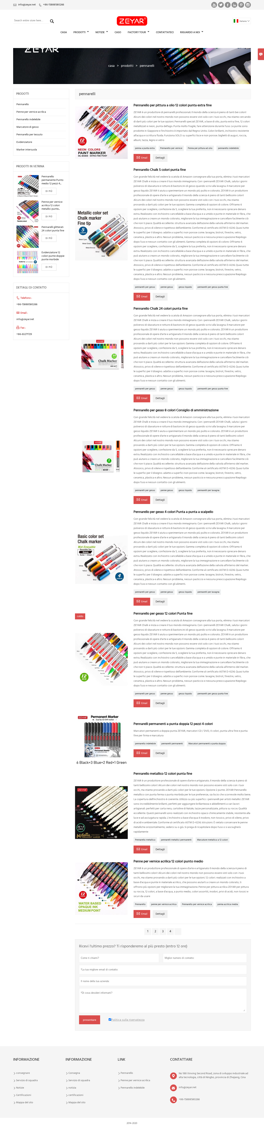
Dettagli (160, 158)
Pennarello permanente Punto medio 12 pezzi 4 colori (52, 180)
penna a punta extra (145, 148)
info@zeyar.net (27, 5)
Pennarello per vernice (171, 148)
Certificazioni (23, 1095)
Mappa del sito (24, 1103)
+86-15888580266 (53, 5)
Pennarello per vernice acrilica (197, 904)
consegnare (23, 1073)
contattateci (165, 32)
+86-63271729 (24, 334)
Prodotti (79, 32)
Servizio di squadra (27, 1081)
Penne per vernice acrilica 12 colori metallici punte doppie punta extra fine (53, 205)
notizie (100, 32)
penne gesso (167, 287)
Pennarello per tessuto (29, 134)
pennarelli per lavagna (208, 490)
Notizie (20, 1088)
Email (141, 157)
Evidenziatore (24, 142)
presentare (89, 1019)
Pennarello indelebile (28, 119)
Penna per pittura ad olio (200, 148)
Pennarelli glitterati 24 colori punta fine (53, 229)
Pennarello (140, 904)
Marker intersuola (26, 150)
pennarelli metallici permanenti (176, 840)
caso (118, 32)
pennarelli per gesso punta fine (213, 287)
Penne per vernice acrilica (31, 112)
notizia (72, 1088)
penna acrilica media (227, 904)
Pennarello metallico (145, 840)
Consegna (74, 1073)
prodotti (127, 66)
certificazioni (75, 1095)
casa (63, 32)
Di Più (49, 191)
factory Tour (137, 32)
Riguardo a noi (190, 32)
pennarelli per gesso (145, 287)
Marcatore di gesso (27, 127)
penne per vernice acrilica (163, 904)
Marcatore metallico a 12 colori (212, 840)
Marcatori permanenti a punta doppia (207, 744)
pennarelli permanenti (172, 744)
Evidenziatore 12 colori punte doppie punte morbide (53, 256)
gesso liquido (185, 287)
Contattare (181, 1060)
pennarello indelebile (228, 148)
